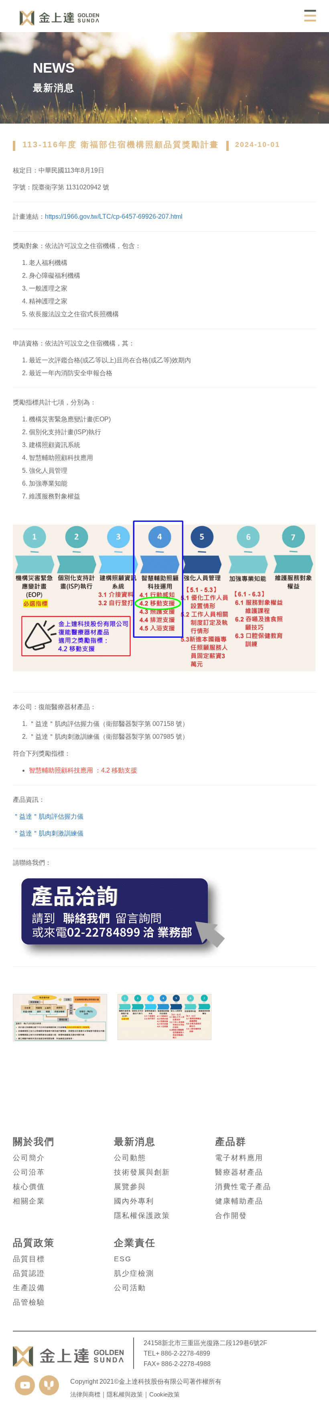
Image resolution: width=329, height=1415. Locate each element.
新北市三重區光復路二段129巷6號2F (214, 1342)
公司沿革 (29, 1172)
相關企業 (29, 1201)
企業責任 (135, 1243)
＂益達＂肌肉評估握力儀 (48, 816)
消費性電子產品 (243, 1187)
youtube (25, 1385)
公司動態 (130, 1158)
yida (49, 1385)
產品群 (230, 1142)
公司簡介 (29, 1158)
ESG (123, 1259)
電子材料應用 (239, 1158)
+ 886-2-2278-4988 (183, 1363)
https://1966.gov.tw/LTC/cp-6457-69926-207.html (114, 216)
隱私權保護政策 (142, 1216)
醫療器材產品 (239, 1172)
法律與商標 (85, 1394)
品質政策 (34, 1243)
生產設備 (29, 1288)
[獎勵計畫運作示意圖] (60, 1041)
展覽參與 (130, 1187)
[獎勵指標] (165, 1041)
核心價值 (29, 1187)
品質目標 (29, 1259)
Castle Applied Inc (59, 18)
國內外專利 (134, 1201)
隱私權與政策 (125, 1394)
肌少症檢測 (134, 1273)
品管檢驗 (29, 1302)
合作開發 (231, 1216)
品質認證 (29, 1273)
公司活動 (130, 1288)
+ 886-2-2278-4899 (183, 1353)
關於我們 (34, 1142)
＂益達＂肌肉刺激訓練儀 (48, 833)
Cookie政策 (164, 1394)
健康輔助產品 (239, 1201)
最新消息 (135, 1142)
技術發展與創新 (142, 1172)
